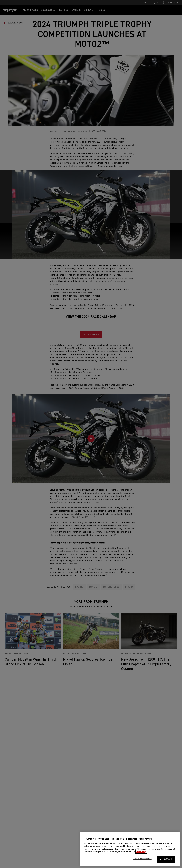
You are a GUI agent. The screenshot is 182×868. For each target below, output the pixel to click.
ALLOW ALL (166, 859)
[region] (130, 849)
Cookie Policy (141, 852)
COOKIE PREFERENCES (142, 859)
